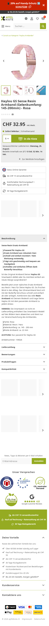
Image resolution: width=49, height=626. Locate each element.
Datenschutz (39, 619)
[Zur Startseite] (7, 18)
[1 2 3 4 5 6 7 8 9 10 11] (7, 139)
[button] (5, 26)
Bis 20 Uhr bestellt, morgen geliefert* (22, 577)
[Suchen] (43, 26)
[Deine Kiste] (43, 18)
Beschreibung (8, 238)
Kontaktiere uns (11, 595)
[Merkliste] (37, 18)
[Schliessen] (43, 5)
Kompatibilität (9, 369)
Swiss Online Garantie (16, 169)
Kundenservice (10, 585)
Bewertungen (8, 354)
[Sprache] (26, 18)
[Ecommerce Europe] (23, 483)
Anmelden (39, 461)
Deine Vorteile (10, 537)
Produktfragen (9, 361)
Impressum (27, 619)
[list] (23, 60)
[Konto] (31, 18)
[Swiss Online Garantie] (6, 483)
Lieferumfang (8, 347)
